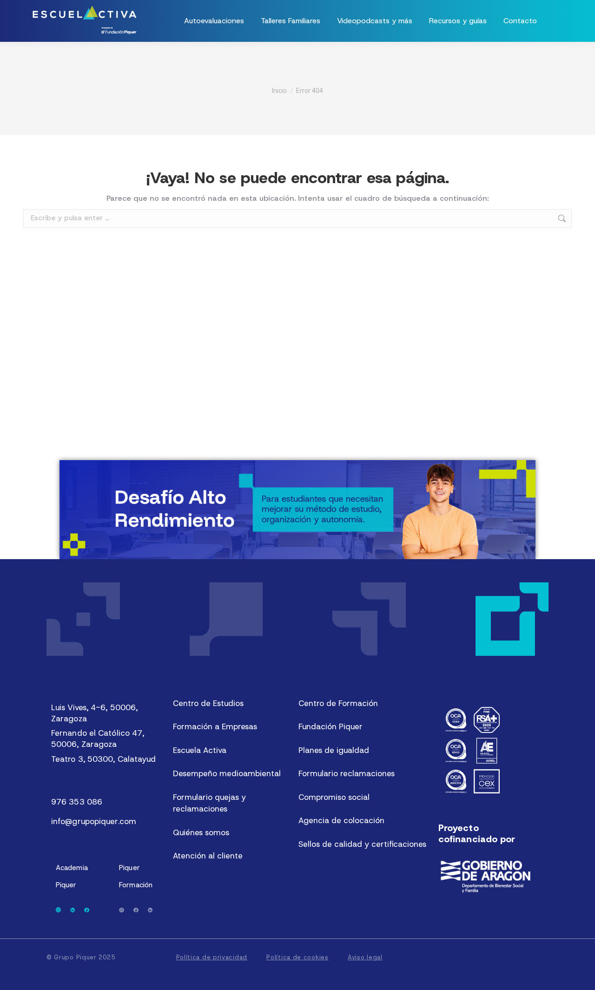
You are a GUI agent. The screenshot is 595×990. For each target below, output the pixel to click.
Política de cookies (297, 957)
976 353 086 (76, 802)
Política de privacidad (211, 957)
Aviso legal (365, 957)
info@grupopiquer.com (93, 821)
